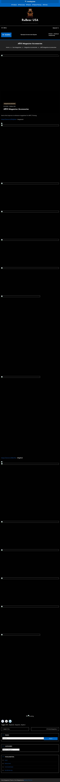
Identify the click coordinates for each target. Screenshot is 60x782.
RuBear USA (30, 20)
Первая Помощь (37, 5)
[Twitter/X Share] (6, 721)
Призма (29, 5)
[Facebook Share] (2, 721)
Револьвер (22, 5)
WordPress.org (8, 770)
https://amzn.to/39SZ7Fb (8, 458)
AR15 (7, 725)
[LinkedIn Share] (10, 721)
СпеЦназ (14, 5)
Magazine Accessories (9, 103)
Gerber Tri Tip (6, 729)
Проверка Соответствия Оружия (27, 34)
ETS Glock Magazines (51, 729)
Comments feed (9, 767)
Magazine (17, 725)
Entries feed (8, 763)
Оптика (46, 5)
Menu (5, 28)
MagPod (23, 725)
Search (55, 28)
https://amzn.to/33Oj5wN (8, 119)
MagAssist (11, 725)
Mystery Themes (28, 780)
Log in (6, 760)
